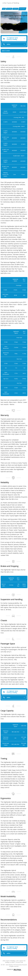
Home (4, 8)
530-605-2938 (19, 962)
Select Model (9, 8)
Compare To (15, 8)
